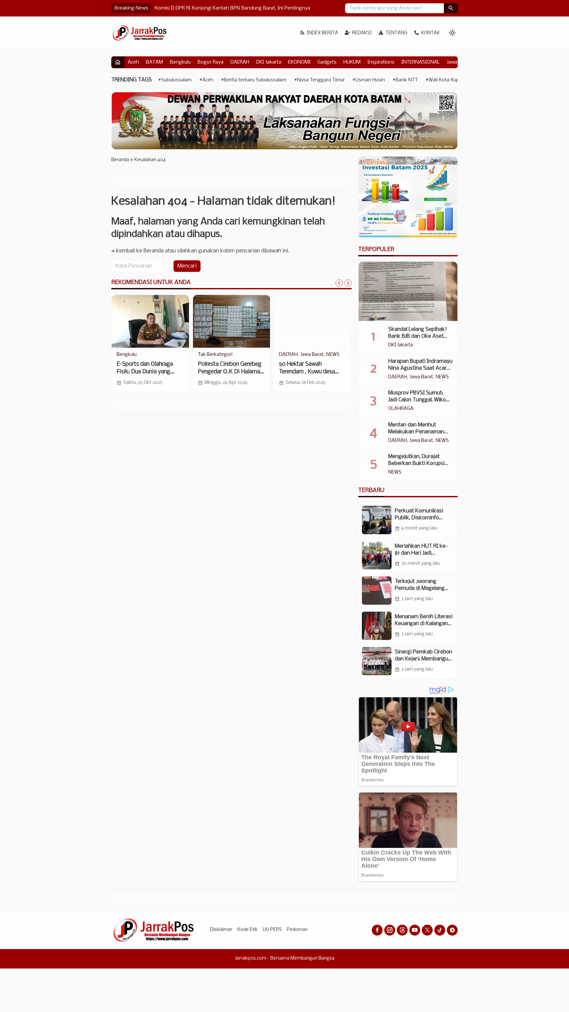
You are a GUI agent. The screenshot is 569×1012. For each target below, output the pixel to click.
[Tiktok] (439, 930)
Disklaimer (221, 929)
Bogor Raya (211, 62)
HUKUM (352, 62)
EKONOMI (299, 62)
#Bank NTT (405, 80)
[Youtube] (414, 930)
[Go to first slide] (348, 283)
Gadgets (327, 62)
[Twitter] (427, 930)
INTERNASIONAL (420, 62)
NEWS (204, 355)
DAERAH (239, 62)
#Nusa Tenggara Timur (319, 80)
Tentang (396, 33)
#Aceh (206, 80)
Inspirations (380, 62)
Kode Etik (247, 929)
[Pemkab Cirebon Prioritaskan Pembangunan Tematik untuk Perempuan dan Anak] (231, 321)
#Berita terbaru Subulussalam (253, 80)
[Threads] (402, 930)
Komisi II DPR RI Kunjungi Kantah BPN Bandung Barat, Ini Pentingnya (232, 8)
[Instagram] (389, 930)
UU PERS (272, 929)
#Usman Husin (368, 80)
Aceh (133, 62)
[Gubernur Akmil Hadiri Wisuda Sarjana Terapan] (312, 321)
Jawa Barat (421, 377)
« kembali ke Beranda (137, 251)
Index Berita (322, 33)
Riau (121, 355)
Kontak (430, 33)
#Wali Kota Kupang (446, 80)
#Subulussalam (175, 80)
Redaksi (362, 33)
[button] (451, 8)
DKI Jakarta (268, 62)
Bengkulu (180, 62)
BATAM (154, 62)
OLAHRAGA (401, 409)
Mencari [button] (187, 266)
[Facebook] (377, 930)
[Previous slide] (339, 283)
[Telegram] (452, 930)
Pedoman (297, 929)
